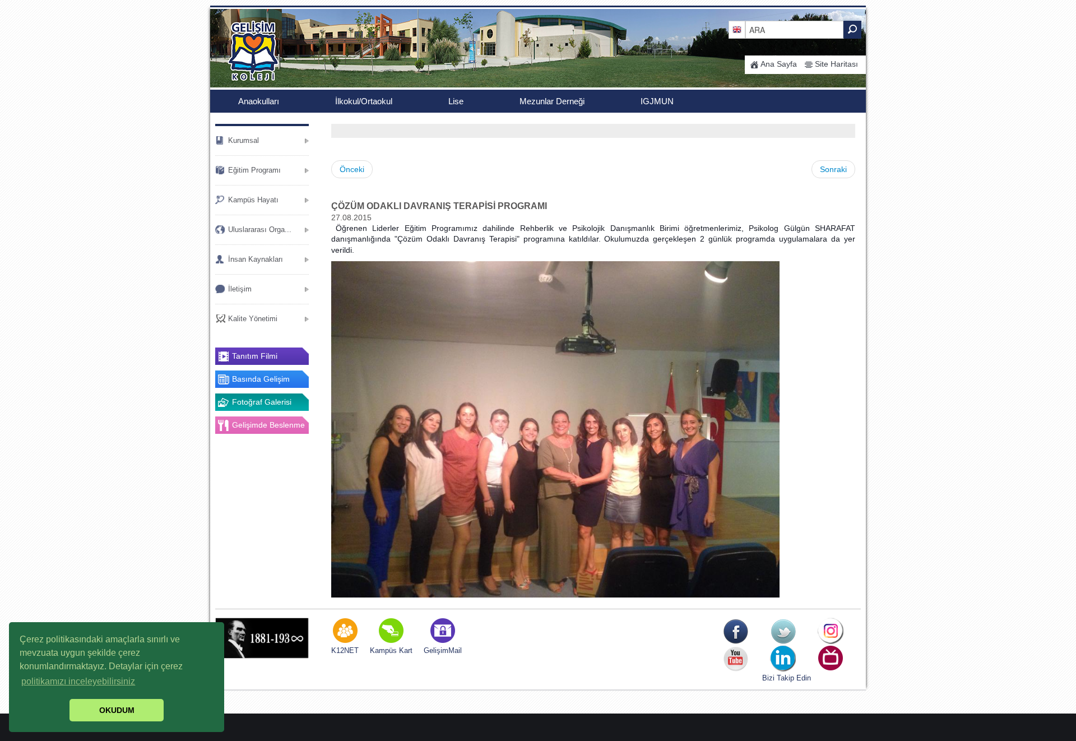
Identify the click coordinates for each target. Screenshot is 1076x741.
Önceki (352, 169)
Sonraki (833, 169)
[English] (737, 29)
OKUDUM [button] (116, 710)
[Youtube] (735, 659)
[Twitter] (783, 631)
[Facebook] (735, 631)
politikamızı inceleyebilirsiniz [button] (78, 681)
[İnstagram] (831, 631)
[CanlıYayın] (831, 659)
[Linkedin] (783, 659)
